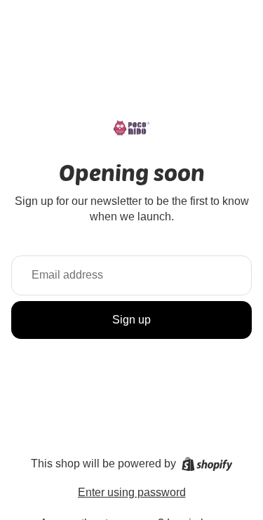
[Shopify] (207, 464)
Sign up (131, 320)
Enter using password (132, 492)
